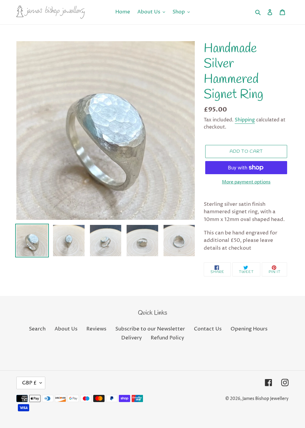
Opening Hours (249, 329)
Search (37, 329)
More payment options (246, 182)
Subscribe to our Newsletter (150, 329)
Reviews (96, 329)
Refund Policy (167, 338)
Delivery (131, 338)
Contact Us (208, 329)
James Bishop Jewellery (265, 398)
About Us (66, 329)
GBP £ (29, 383)
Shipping (245, 120)
